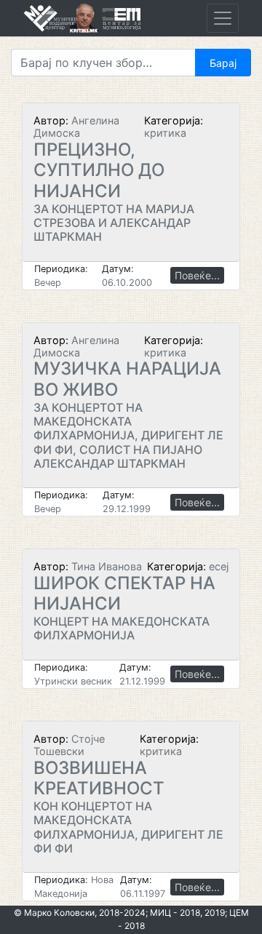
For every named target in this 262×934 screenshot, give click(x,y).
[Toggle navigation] (223, 18)
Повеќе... (197, 275)
